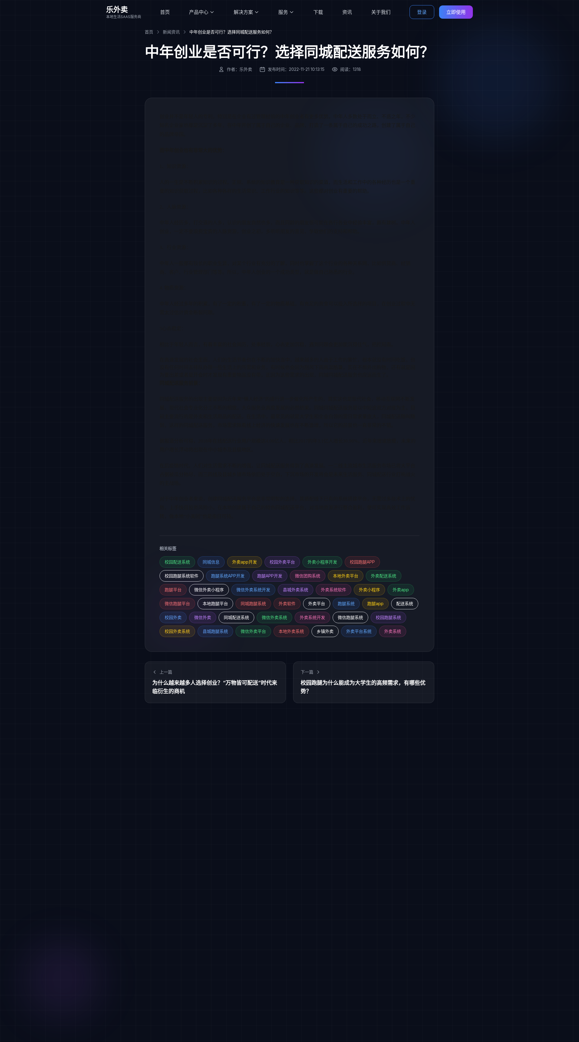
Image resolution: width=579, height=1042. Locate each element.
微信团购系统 (307, 575)
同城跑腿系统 (253, 603)
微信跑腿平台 (177, 603)
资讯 (347, 12)
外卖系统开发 (312, 617)
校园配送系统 (177, 561)
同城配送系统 (236, 617)
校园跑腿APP (362, 561)
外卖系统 (392, 631)
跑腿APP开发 (269, 575)
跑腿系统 (346, 603)
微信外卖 (202, 617)
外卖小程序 (369, 589)
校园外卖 (173, 617)
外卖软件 (287, 603)
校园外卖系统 (177, 631)
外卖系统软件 (333, 589)
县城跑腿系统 (215, 631)
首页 (165, 12)
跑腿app (375, 603)
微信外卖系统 (274, 617)
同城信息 (211, 561)
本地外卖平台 (345, 575)
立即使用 (456, 12)
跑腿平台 (173, 589)
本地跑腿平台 (215, 603)
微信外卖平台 (253, 631)
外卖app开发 (244, 561)
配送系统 (404, 603)
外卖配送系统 (383, 575)
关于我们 (381, 12)
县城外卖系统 (295, 589)
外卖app (401, 589)
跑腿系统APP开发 (228, 575)
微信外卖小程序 (209, 589)
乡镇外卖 (325, 631)
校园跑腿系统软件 (181, 575)
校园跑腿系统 (388, 617)
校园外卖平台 (282, 561)
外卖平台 (316, 603)
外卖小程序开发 (322, 561)
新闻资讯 (171, 31)
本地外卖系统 (291, 631)
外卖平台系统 (359, 631)
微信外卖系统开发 (253, 589)
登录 (422, 12)
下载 (318, 12)
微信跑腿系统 (350, 617)
